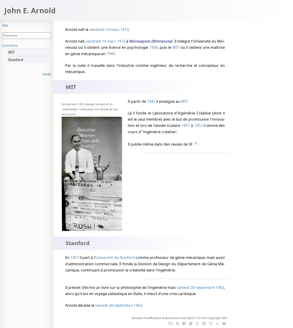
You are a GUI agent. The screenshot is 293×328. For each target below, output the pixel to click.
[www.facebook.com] (184, 323)
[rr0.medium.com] (178, 323)
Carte (47, 74)
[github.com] (210, 323)
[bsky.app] (224, 323)
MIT (175, 47)
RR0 (5, 25)
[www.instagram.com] (191, 323)
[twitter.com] (197, 323)
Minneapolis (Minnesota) (150, 41)
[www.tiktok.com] (217, 323)
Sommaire (10, 45)
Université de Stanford (115, 257)
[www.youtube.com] (204, 323)
